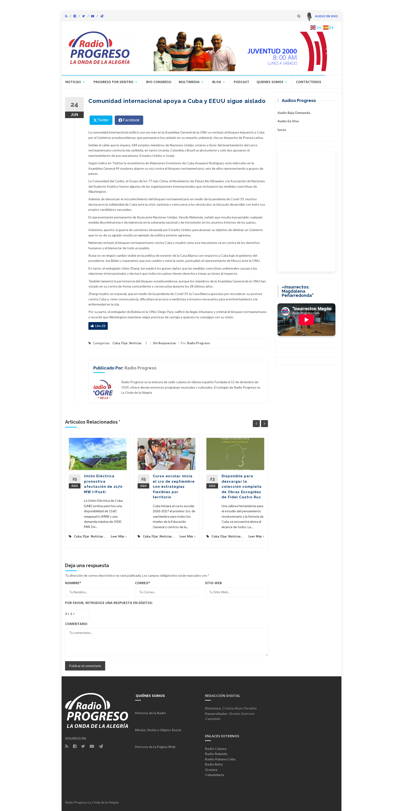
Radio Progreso (198, 343)
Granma (211, 770)
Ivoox (282, 130)
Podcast (241, 82)
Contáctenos (308, 82)
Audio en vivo (288, 121)
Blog (216, 82)
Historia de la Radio (150, 713)
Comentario (76, 623)
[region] (236, 51)
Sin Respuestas (164, 343)
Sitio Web (213, 583)
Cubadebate (214, 775)
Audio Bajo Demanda (294, 113)
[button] (236, 51)
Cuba (116, 343)
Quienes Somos (270, 82)
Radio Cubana (215, 749)
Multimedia (189, 82)
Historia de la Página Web (155, 747)
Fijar (124, 343)
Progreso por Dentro (113, 82)
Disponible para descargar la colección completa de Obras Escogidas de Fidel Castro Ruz (242, 486)
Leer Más (117, 536)
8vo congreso (158, 82)
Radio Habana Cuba (220, 759)
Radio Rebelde (216, 754)
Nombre (73, 583)
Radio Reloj (214, 764)
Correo (142, 583)
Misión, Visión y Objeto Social (158, 730)
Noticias (73, 82)
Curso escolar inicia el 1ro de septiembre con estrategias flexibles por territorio (174, 486)
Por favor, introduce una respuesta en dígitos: (109, 602)
